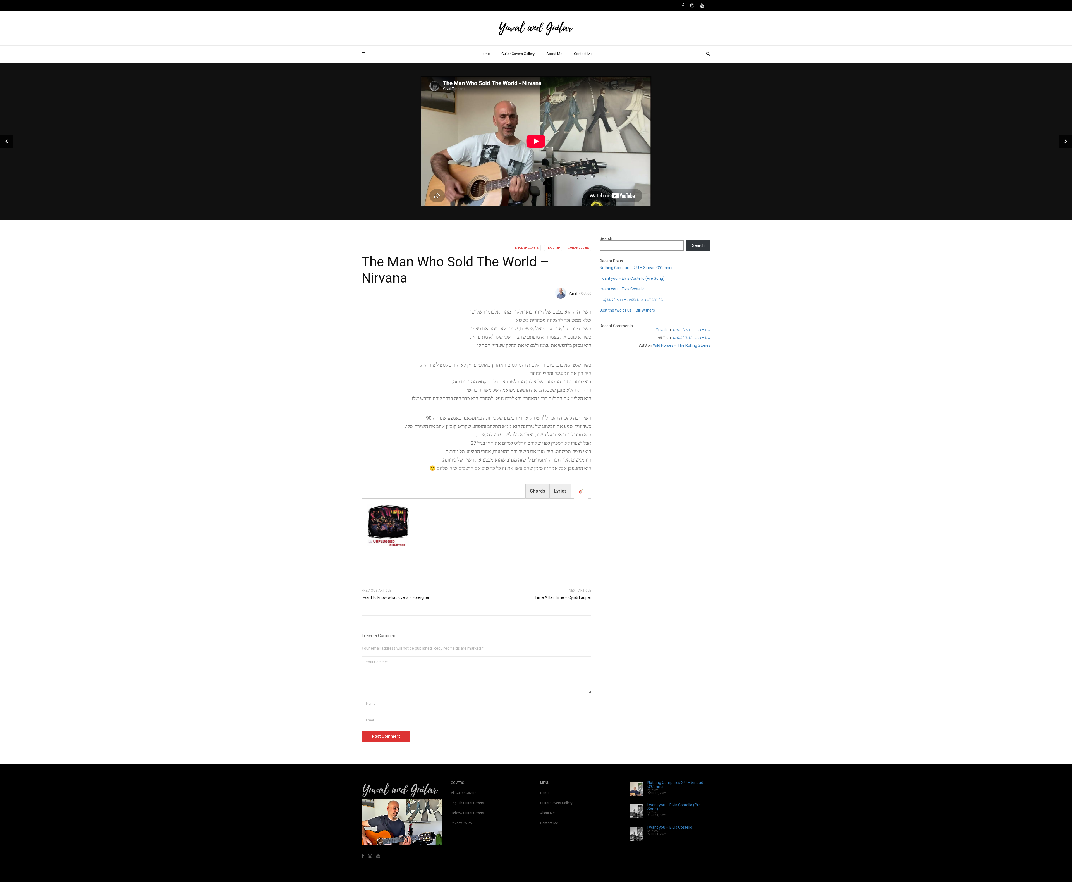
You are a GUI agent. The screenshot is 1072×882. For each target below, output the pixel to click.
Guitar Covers (578, 247)
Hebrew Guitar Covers (467, 813)
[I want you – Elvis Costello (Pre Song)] (636, 811)
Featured (553, 247)
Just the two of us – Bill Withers (627, 310)
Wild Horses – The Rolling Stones (681, 345)
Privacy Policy (461, 823)
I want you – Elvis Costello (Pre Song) (632, 278)
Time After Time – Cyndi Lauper (563, 597)
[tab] (581, 491)
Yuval (573, 293)
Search (606, 238)
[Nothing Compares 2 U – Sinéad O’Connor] (636, 789)
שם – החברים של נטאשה (691, 330)
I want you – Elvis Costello (622, 289)
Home (485, 54)
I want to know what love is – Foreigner (395, 597)
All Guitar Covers (464, 793)
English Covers (527, 247)
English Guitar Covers (467, 803)
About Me (554, 54)
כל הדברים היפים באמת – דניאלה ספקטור (631, 299)
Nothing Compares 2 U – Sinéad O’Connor (636, 268)
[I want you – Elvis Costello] (636, 834)
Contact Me (583, 54)
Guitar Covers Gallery (518, 54)
